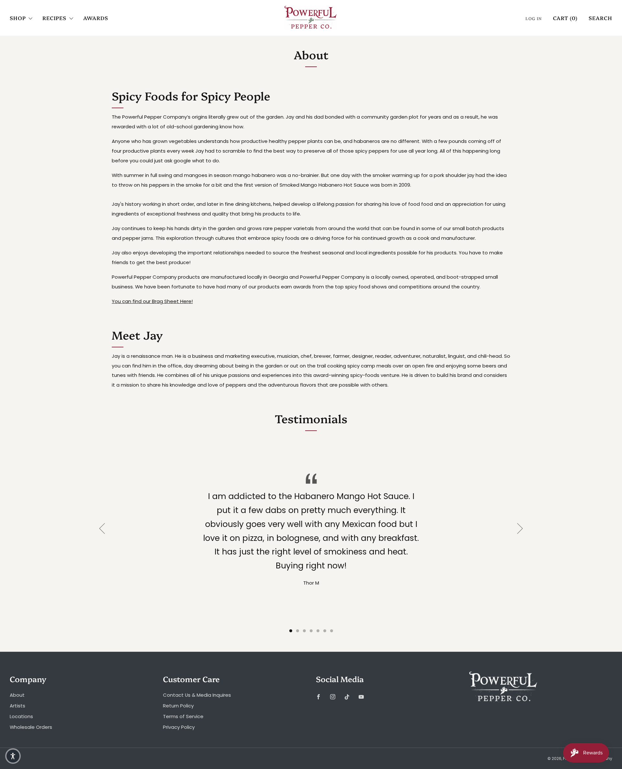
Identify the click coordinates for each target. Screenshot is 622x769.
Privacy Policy (179, 727)
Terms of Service (183, 716)
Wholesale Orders (31, 727)
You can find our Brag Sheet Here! (152, 301)
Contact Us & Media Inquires (197, 695)
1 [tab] (290, 630)
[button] (13, 756)
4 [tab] (311, 630)
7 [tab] (331, 630)
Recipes (54, 17)
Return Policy (178, 705)
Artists (17, 705)
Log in (533, 18)
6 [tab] (324, 630)
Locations (21, 716)
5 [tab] (318, 630)
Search (600, 17)
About (17, 695)
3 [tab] (304, 630)
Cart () (565, 17)
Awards (95, 17)
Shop (18, 17)
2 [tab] (297, 630)
